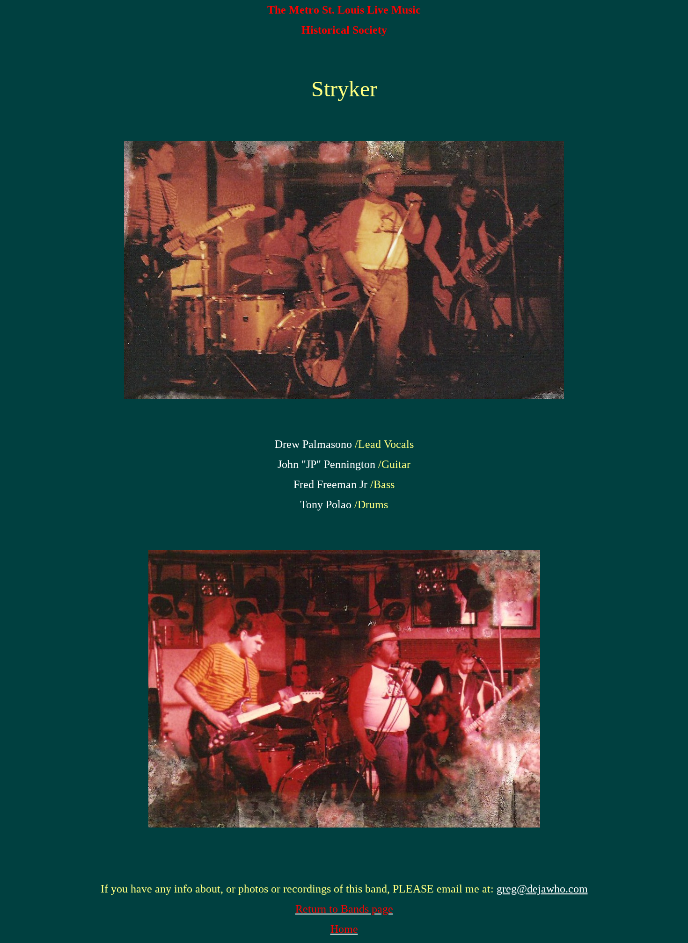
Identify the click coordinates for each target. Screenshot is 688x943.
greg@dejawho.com (542, 889)
